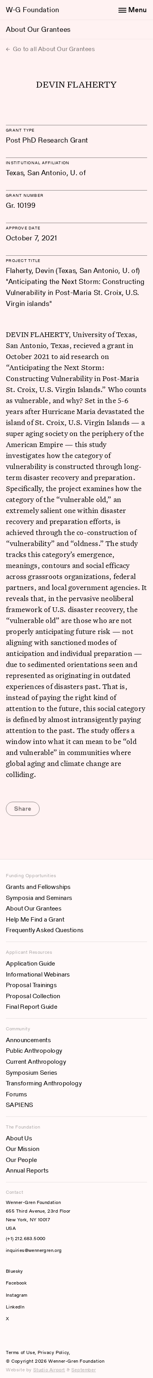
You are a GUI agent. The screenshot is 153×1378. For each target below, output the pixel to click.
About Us (19, 1138)
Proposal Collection (33, 996)
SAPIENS (19, 1104)
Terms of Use (20, 1352)
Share (22, 808)
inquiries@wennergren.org (34, 1250)
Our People (21, 1159)
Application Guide (30, 963)
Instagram (16, 1295)
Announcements (28, 1039)
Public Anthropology (34, 1050)
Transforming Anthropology (44, 1083)
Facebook (16, 1282)
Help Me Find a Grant (35, 919)
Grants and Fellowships (38, 886)
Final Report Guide (31, 1006)
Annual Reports (27, 1170)
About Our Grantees (38, 29)
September (83, 1369)
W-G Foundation (32, 10)
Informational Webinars (38, 974)
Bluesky (38, 1271)
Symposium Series (31, 1072)
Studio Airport (49, 1369)
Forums (16, 1094)
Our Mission (22, 1148)
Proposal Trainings (31, 985)
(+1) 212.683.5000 (26, 1238)
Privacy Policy (53, 1352)
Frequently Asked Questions (45, 930)
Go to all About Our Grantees (53, 48)
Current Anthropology (36, 1061)
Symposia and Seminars (39, 897)
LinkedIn (15, 1306)
